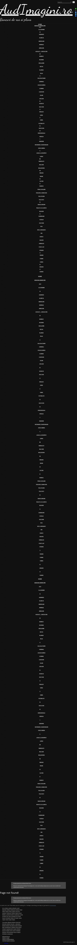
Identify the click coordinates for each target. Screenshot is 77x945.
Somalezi (41, 243)
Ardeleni (41, 48)
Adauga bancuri (40, 25)
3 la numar (41, 29)
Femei (41, 120)
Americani (41, 41)
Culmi (41, 95)
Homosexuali (41, 133)
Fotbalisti (42, 123)
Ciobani (41, 88)
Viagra (41, 271)
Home (40, 24)
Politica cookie (5, 938)
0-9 (40, 27)
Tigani (41, 258)
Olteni (41, 181)
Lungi (41, 156)
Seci (41, 226)
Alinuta (41, 37)
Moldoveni (41, 168)
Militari (41, 164)
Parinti (41, 186)
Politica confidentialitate (8, 939)
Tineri (41, 262)
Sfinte (41, 236)
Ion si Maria (41, 148)
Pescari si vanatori (41, 192)
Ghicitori (41, 128)
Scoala (42, 219)
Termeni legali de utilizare (8, 940)
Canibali (41, 81)
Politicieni (41, 196)
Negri (41, 176)
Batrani (41, 59)
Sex (41, 233)
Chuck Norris (41, 85)
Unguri (41, 266)
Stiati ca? (41, 247)
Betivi (41, 66)
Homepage (53, 905)
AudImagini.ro (36, 9)
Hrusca (41, 136)
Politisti (41, 199)
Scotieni (41, 223)
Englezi (41, 111)
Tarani (41, 255)
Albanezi (41, 34)
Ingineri (41, 141)
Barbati (41, 56)
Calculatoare (41, 78)
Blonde (41, 70)
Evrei (41, 115)
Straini (41, 250)
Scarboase (41, 216)
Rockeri (41, 211)
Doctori (41, 106)
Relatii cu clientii (41, 208)
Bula (41, 73)
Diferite (41, 103)
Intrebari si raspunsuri (41, 144)
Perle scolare (41, 189)
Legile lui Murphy (41, 153)
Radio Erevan (41, 204)
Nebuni (42, 173)
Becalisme (41, 63)
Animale (41, 44)
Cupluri (41, 98)
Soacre (42, 240)
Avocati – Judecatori (41, 51)
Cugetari (41, 91)
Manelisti (41, 161)
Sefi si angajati (41, 229)
